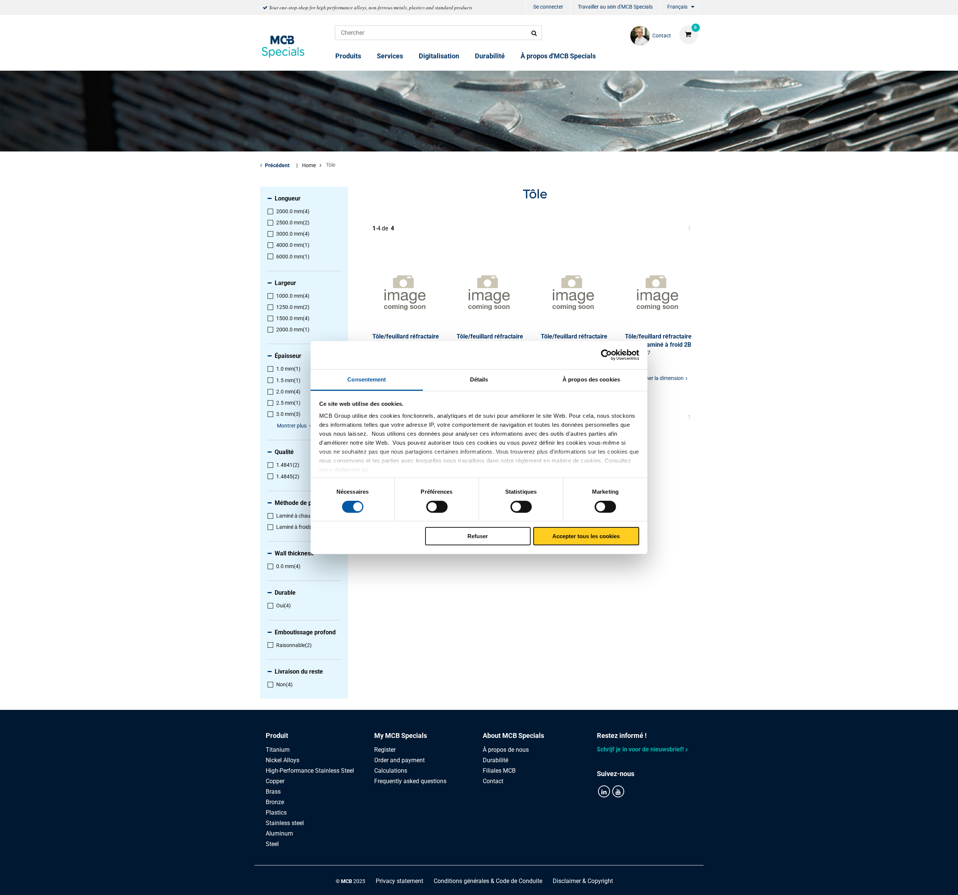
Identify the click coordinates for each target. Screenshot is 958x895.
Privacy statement (399, 881)
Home (309, 165)
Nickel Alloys (282, 760)
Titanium (278, 749)
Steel (272, 844)
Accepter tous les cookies (586, 536)
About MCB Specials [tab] (513, 735)
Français (677, 7)
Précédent (277, 165)
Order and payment (399, 760)
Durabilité (490, 56)
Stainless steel (285, 823)
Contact (493, 781)
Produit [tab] (277, 735)
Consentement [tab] (366, 379)
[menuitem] (548, 7)
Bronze (275, 802)
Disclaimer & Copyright (583, 881)
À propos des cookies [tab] (591, 379)
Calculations (390, 770)
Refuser (477, 536)
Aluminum (279, 833)
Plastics (276, 812)
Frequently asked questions (410, 781)
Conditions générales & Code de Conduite (488, 881)
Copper (275, 781)
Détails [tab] (479, 379)
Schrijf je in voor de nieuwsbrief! (640, 749)
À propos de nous (506, 749)
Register (385, 749)
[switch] (437, 507)
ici (365, 469)
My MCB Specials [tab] (400, 735)
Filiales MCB (499, 770)
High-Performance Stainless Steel (310, 770)
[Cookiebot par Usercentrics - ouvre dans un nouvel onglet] (606, 355)
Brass (273, 791)
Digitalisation (439, 56)
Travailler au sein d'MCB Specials (615, 7)
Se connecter (548, 7)
